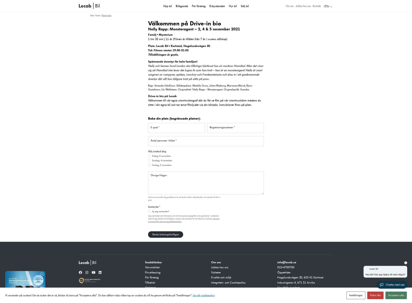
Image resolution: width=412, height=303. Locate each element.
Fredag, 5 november (161, 165)
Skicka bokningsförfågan (165, 234)
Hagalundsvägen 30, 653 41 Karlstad (300, 277)
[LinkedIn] (100, 272)
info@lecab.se (286, 262)
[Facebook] (80, 272)
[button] (392, 285)
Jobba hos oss (303, 6)
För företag (199, 6)
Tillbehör (150, 283)
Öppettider (284, 272)
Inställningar (356, 295)
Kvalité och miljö (221, 277)
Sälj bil (245, 6)
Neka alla (375, 295)
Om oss (290, 6)
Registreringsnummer (222, 127)
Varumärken (152, 267)
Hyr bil (233, 6)
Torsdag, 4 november (161, 160)
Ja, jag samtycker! (160, 211)
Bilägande (182, 6)
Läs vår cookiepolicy (204, 295)
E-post (155, 127)
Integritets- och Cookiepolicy (228, 283)
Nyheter (216, 272)
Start (92, 15)
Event (98, 15)
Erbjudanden (217, 6)
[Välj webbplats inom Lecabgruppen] (328, 7)
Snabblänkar (153, 262)
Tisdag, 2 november (161, 156)
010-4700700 (285, 267)
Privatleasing (152, 272)
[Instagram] (86, 272)
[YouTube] (93, 272)
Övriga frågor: (159, 175)
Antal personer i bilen (164, 140)
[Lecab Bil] (88, 262)
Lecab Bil (89, 6)
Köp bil (167, 6)
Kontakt (317, 6)
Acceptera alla (396, 295)
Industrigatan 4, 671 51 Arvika (296, 283)
